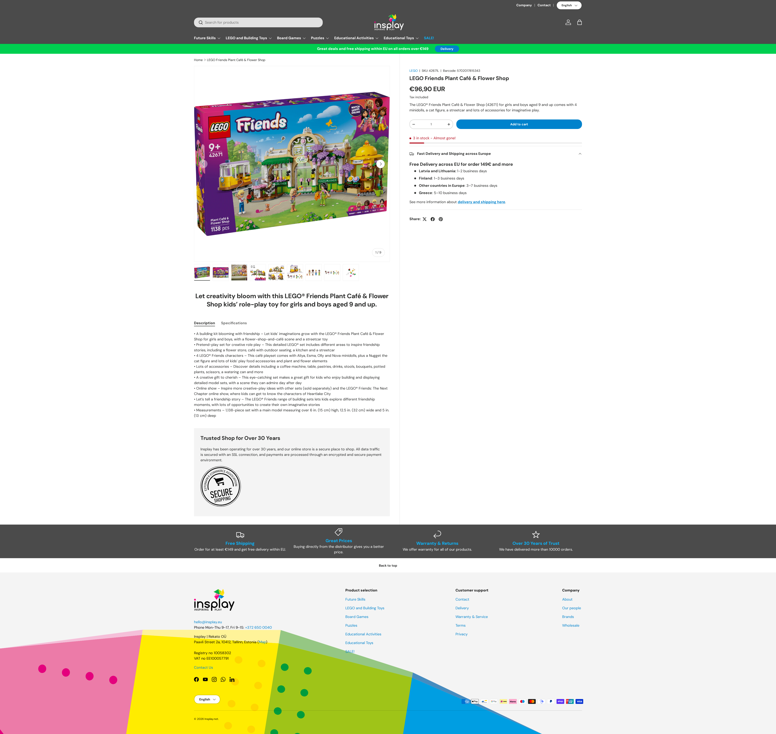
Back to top (388, 565)
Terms (460, 625)
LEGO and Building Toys (246, 38)
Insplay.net (211, 719)
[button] (579, 22)
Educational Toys (399, 38)
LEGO (413, 71)
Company (524, 5)
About (567, 599)
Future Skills (205, 38)
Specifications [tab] (234, 323)
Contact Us (203, 667)
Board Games (289, 38)
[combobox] (258, 22)
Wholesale (570, 625)
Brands (568, 616)
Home (198, 60)
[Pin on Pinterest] (441, 219)
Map (262, 642)
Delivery (447, 49)
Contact (544, 5)
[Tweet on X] (425, 219)
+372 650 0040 (258, 627)
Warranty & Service (471, 616)
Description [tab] (204, 323)
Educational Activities (354, 38)
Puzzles (317, 38)
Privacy (461, 634)
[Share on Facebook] (433, 219)
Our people (571, 608)
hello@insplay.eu (208, 622)
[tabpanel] (292, 374)
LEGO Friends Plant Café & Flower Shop (236, 60)
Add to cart (519, 124)
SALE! (429, 38)
